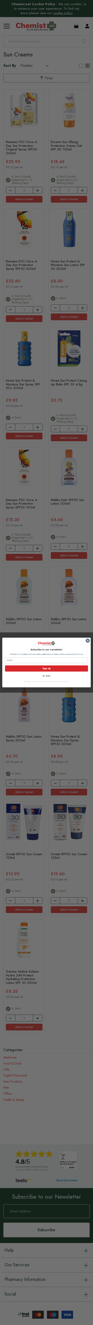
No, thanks (46, 676)
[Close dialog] (88, 640)
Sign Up (46, 668)
